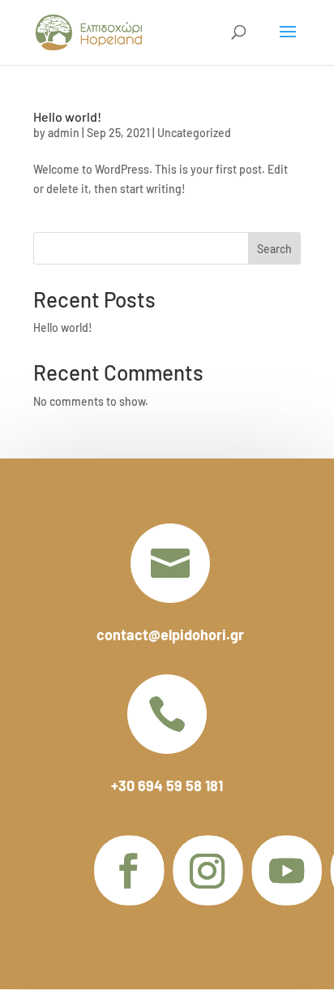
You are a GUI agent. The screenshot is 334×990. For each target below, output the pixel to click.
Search (274, 249)
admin (63, 133)
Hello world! (67, 116)
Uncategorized (194, 133)
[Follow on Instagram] (207, 871)
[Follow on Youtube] (286, 871)
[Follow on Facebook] (129, 871)
